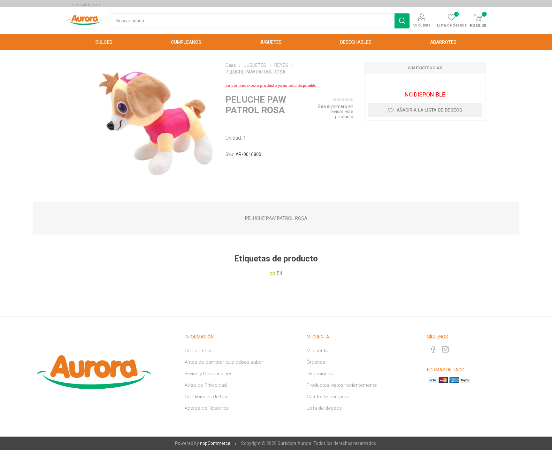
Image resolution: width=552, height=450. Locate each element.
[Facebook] (433, 349)
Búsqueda (402, 20)
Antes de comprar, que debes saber (224, 362)
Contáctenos (199, 350)
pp (272, 273)
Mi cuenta (422, 25)
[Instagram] (445, 349)
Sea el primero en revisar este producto (335, 111)
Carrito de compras (328, 397)
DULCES (104, 42)
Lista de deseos (324, 408)
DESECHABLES (356, 42)
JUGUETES (270, 42)
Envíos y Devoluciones (209, 373)
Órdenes (316, 362)
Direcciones (320, 373)
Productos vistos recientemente (342, 385)
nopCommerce (215, 443)
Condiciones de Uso (207, 397)
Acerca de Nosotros (207, 408)
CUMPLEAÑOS (186, 42)
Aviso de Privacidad (206, 385)
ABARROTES (443, 42)
